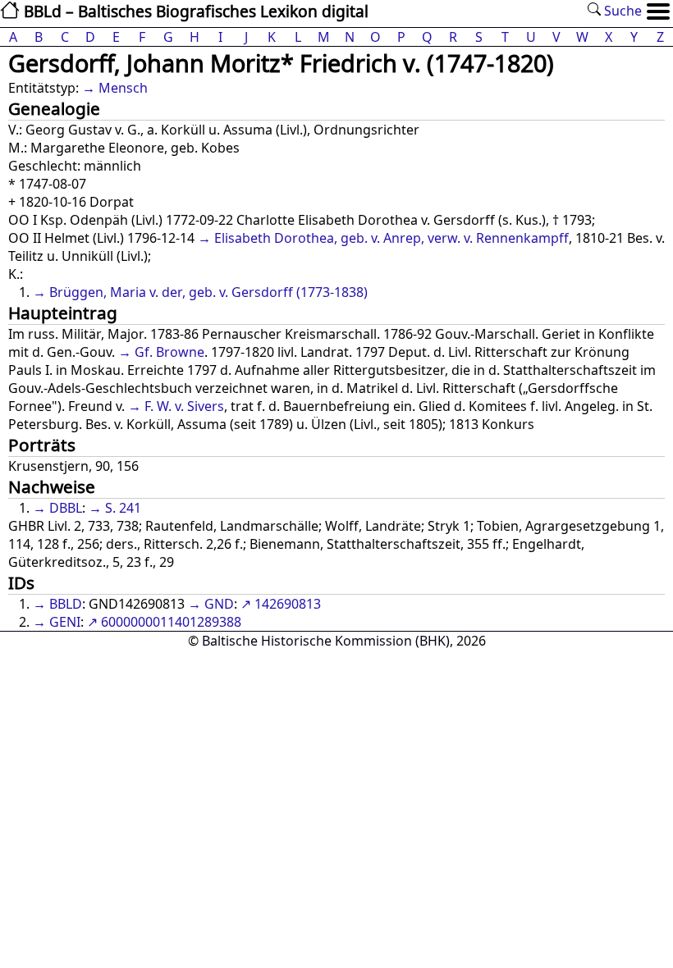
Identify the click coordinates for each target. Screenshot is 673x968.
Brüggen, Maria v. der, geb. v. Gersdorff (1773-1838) (208, 292)
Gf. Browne (169, 352)
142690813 (287, 604)
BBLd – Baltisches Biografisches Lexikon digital (194, 11)
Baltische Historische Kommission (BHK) (326, 641)
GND (219, 604)
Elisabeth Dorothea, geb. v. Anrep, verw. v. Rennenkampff (391, 238)
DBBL (65, 508)
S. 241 (123, 508)
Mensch (123, 88)
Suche (621, 11)
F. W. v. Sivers (184, 406)
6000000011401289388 (171, 622)
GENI (64, 622)
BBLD (65, 604)
